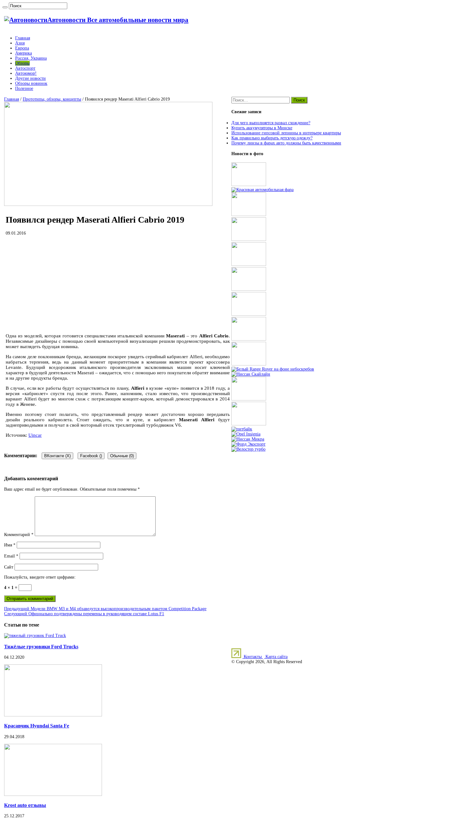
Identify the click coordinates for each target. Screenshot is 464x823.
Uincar (35, 435)
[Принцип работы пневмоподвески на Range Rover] (272, 369)
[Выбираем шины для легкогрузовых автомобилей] (248, 289)
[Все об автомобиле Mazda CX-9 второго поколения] (248, 264)
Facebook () (91, 455)
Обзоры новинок (31, 83)
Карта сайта (276, 656)
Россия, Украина (31, 58)
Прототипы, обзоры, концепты (52, 99)
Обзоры (22, 63)
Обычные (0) (122, 455)
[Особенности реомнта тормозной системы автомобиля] (248, 314)
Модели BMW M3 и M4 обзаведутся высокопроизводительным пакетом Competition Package (105, 608)
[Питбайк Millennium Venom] (241, 429)
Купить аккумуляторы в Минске (261, 127)
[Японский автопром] (250, 374)
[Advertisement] (118, 284)
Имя (9, 545)
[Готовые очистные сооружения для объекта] (248, 339)
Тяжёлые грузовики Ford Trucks (41, 647)
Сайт (8, 567)
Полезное (24, 88)
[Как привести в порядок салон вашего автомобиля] (248, 214)
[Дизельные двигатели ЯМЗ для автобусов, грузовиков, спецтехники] (248, 239)
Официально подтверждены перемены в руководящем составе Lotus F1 (84, 613)
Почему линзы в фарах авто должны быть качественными (286, 143)
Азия (20, 43)
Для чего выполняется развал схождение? (270, 122)
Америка (23, 53)
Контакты (252, 656)
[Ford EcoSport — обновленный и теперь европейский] (248, 444)
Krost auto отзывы (25, 805)
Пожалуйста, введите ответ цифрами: (40, 577)
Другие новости (30, 78)
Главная (22, 38)
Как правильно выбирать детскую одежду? (271, 138)
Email (11, 556)
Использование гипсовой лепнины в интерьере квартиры (286, 133)
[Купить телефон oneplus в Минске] (248, 399)
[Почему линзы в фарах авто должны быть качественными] (262, 189)
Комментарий (18, 534)
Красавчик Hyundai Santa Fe (36, 726)
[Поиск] (5, 7)
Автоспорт (25, 68)
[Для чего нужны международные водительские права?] (248, 364)
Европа (22, 48)
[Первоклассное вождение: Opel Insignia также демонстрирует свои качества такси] (245, 434)
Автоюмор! (26, 73)
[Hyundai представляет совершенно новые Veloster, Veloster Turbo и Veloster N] (248, 449)
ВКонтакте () (57, 455)
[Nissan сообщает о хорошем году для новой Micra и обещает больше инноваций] (247, 439)
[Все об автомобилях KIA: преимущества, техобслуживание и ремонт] (248, 424)
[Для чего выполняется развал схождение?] (248, 184)
